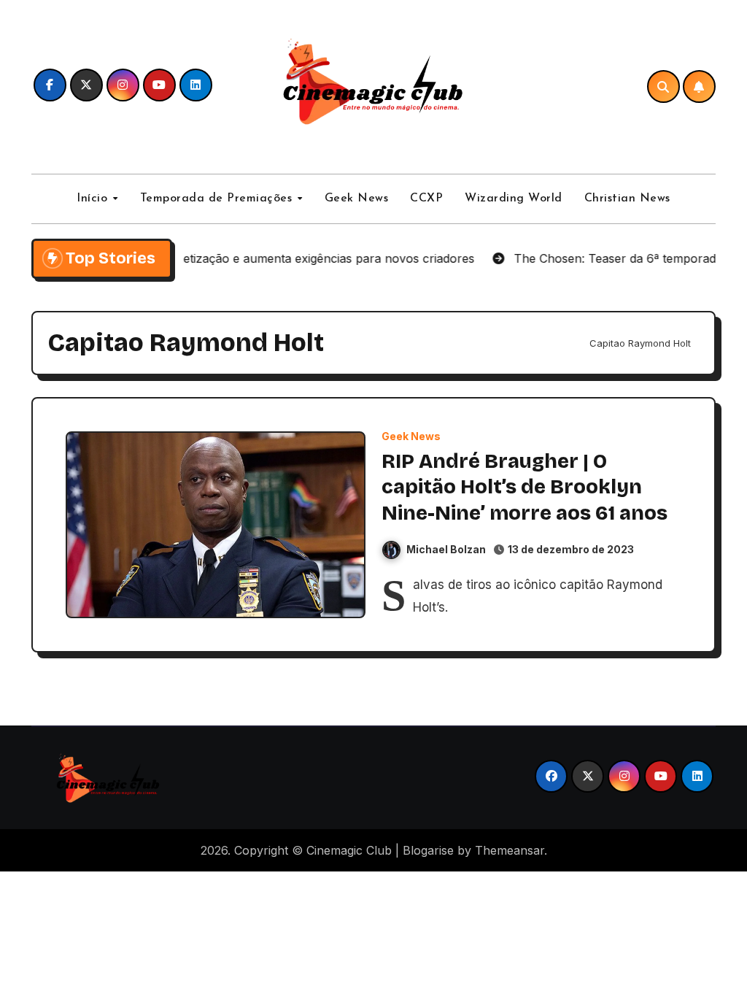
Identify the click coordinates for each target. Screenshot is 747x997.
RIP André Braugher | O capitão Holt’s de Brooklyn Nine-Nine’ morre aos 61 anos (524, 487)
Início (94, 198)
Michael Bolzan (446, 549)
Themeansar (509, 850)
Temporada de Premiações (218, 198)
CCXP (426, 198)
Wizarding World (513, 198)
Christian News (627, 198)
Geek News (357, 198)
